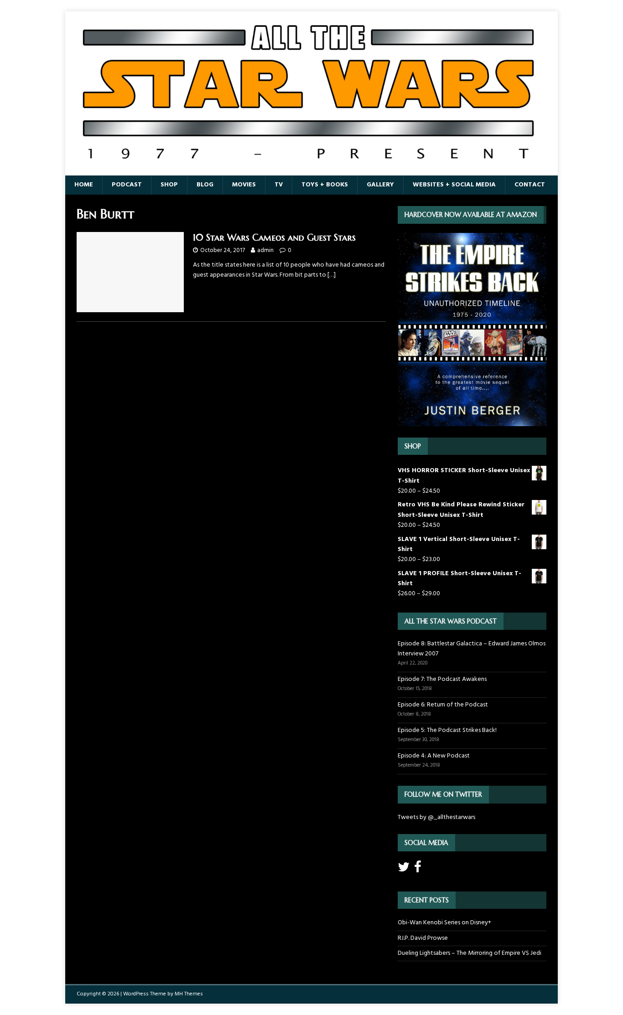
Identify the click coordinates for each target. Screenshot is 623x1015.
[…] (331, 275)
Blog (205, 185)
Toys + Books (324, 185)
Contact (529, 185)
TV (279, 185)
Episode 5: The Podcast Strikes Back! (447, 730)
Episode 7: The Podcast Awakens (442, 679)
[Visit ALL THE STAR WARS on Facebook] (417, 870)
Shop (169, 185)
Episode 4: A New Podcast (434, 756)
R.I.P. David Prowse (423, 938)
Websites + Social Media (454, 185)
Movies (244, 185)
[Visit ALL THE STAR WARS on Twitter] (404, 870)
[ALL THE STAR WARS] (311, 170)
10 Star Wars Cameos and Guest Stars (274, 237)
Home (83, 185)
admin (265, 250)
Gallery (380, 185)
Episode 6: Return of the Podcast (443, 705)
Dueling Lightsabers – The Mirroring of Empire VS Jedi (469, 953)
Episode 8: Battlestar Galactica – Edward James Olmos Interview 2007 (471, 649)
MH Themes (189, 994)
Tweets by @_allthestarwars (436, 817)
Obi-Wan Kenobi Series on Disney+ (444, 922)
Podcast (127, 185)
